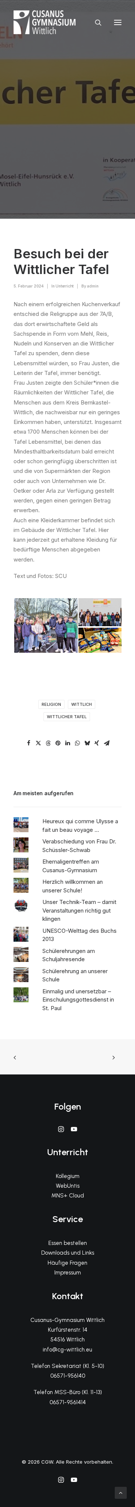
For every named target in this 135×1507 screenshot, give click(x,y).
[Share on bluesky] (87, 743)
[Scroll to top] (121, 1492)
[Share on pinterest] (57, 743)
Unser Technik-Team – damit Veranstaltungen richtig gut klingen (79, 910)
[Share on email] (106, 743)
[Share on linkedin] (67, 743)
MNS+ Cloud (67, 1195)
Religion (51, 704)
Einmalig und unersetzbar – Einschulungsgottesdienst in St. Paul (78, 1000)
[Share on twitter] (38, 743)
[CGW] (45, 22)
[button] (117, 22)
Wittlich (81, 704)
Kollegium (68, 1176)
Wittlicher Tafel (67, 716)
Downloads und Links (67, 1252)
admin (92, 286)
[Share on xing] (96, 743)
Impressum (67, 1272)
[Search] (95, 22)
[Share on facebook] (28, 743)
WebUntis (68, 1185)
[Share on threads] (48, 743)
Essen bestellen (67, 1243)
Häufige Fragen (67, 1263)
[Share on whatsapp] (77, 743)
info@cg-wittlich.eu (67, 1349)
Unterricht (65, 286)
